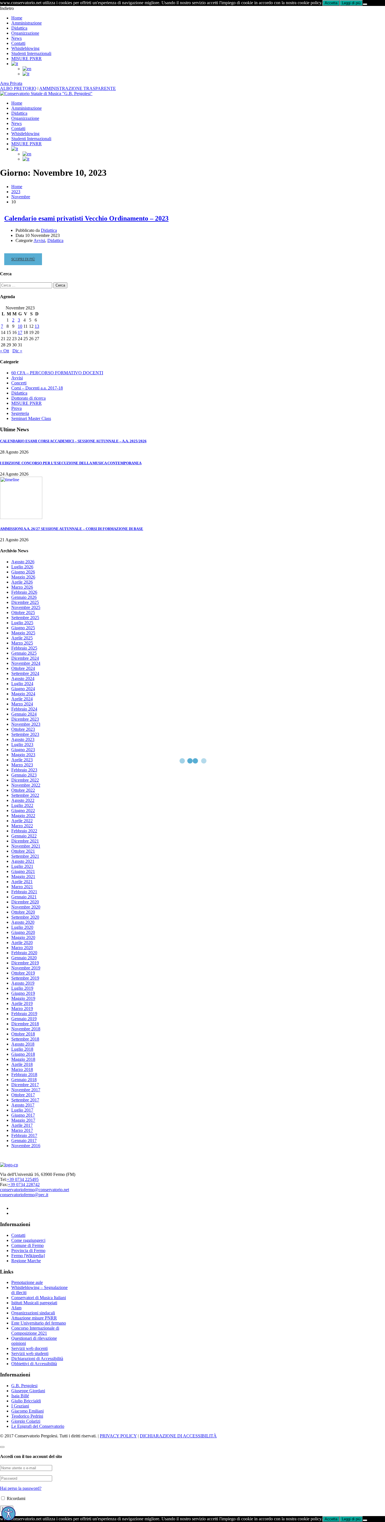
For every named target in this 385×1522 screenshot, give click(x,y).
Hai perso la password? (20, 1488)
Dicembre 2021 (25, 841)
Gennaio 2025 (24, 653)
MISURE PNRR (26, 58)
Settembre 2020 (25, 917)
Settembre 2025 (25, 617)
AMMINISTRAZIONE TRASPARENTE (77, 88)
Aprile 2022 (22, 820)
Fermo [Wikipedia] (28, 1255)
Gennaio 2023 (24, 775)
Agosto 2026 (22, 561)
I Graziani (20, 1406)
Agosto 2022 (22, 800)
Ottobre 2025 (23, 612)
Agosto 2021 (22, 861)
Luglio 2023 (22, 744)
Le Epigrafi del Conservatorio (37, 1426)
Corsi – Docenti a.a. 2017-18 (37, 388)
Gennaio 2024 (24, 714)
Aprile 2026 (22, 582)
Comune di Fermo (27, 1245)
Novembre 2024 (25, 663)
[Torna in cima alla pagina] (2, 1447)
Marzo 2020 (22, 947)
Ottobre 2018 (23, 1033)
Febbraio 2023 (24, 769)
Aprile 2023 (22, 759)
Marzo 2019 (22, 1008)
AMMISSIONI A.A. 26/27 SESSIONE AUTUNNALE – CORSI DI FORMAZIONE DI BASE (71, 529)
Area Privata (11, 83)
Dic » (17, 350)
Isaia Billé (20, 1395)
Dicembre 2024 (25, 658)
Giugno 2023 (23, 749)
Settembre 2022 (25, 795)
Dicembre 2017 (25, 1084)
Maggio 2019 (23, 998)
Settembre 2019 (25, 978)
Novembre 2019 (25, 967)
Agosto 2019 (22, 983)
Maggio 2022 (23, 815)
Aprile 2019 (22, 1003)
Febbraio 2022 (24, 830)
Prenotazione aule (27, 1282)
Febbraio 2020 (24, 952)
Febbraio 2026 (24, 592)
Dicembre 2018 (25, 1023)
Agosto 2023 (22, 739)
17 (20, 332)
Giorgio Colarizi (25, 1421)
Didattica (19, 28)
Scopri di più (24, 261)
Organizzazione (25, 33)
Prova (16, 408)
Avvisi (39, 240)
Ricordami (15, 1498)
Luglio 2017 (22, 1110)
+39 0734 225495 (23, 1179)
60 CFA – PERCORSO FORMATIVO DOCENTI (57, 372)
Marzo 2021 (22, 886)
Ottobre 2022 (23, 790)
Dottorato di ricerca (28, 398)
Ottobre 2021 (23, 851)
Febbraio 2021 (24, 891)
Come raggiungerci (28, 1240)
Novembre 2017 (25, 1089)
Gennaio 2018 (24, 1079)
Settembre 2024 (25, 673)
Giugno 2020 (23, 932)
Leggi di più (351, 3)
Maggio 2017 (23, 1120)
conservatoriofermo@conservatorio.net (34, 1189)
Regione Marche (26, 1260)
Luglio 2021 (22, 866)
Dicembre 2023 (25, 719)
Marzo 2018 (22, 1069)
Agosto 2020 (22, 922)
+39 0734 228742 (24, 1184)
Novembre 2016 (25, 1145)
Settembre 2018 (25, 1039)
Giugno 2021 (23, 871)
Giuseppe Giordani (28, 1390)
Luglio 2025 (22, 622)
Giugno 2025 (23, 627)
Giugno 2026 (23, 571)
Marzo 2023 (22, 764)
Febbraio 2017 (24, 1135)
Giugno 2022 (23, 810)
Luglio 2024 (22, 683)
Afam (16, 1307)
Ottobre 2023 (23, 729)
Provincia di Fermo (28, 1250)
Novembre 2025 (25, 607)
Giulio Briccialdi (26, 1400)
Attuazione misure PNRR (34, 1318)
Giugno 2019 (23, 993)
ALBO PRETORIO (18, 88)
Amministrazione (26, 23)
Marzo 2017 (22, 1130)
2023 (15, 191)
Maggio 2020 (23, 937)
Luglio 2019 (22, 988)
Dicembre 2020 (25, 901)
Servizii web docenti (29, 1348)
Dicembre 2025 (25, 602)
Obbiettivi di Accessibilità (34, 1363)
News (16, 38)
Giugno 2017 (23, 1115)
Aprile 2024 (22, 698)
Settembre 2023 (25, 734)
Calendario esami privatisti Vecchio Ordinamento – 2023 (86, 218)
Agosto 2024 (22, 678)
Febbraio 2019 (24, 1013)
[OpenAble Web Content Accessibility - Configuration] (8, 1513)
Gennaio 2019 (24, 1018)
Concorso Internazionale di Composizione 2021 (35, 1331)
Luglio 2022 (22, 805)
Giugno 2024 (23, 688)
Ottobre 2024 (23, 668)
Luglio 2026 (22, 566)
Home (16, 18)
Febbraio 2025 (24, 648)
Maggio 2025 (23, 632)
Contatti (18, 43)
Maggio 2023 (23, 754)
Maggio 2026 (23, 577)
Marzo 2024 (22, 703)
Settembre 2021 (25, 856)
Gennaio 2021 (24, 896)
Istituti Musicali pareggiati (34, 1302)
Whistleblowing (25, 48)
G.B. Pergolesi (24, 1385)
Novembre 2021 (25, 846)
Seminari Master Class (31, 418)
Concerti (18, 382)
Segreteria (20, 413)
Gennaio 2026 (24, 597)
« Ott (4, 350)
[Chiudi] (365, 4)
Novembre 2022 (25, 785)
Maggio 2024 (23, 693)
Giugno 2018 (23, 1054)
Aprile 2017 (22, 1125)
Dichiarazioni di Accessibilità (37, 1358)
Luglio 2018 (22, 1049)
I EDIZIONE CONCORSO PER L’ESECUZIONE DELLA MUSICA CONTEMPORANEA (70, 463)
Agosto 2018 (22, 1044)
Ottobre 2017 (23, 1094)
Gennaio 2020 (24, 957)
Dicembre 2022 (25, 780)
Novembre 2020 (25, 907)
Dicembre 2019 (25, 962)
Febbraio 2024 (24, 709)
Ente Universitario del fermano (38, 1323)
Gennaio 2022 (24, 835)
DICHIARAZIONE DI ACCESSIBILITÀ (178, 1435)
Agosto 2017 (22, 1105)
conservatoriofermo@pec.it (24, 1194)
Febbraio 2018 (24, 1074)
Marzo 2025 (22, 643)
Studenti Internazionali (31, 53)
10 (20, 326)
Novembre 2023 (25, 724)
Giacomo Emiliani (27, 1411)
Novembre (20, 196)
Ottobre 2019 (23, 973)
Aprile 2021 (22, 881)
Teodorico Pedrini (27, 1416)
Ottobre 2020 (23, 912)
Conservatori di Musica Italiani (38, 1297)
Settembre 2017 (25, 1099)
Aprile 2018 (22, 1064)
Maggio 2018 (23, 1059)
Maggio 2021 (23, 876)
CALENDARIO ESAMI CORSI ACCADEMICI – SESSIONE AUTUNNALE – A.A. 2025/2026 (73, 441)
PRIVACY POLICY (118, 1435)
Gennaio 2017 (24, 1140)
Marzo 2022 (22, 825)
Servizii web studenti (29, 1353)
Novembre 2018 (25, 1028)
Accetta (331, 3)
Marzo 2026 (22, 587)
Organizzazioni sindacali (33, 1312)
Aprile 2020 (22, 942)
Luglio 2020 (22, 927)
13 (37, 326)
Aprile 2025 (22, 637)
